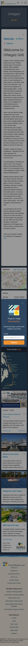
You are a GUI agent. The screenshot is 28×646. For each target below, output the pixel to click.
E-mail (6, 334)
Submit (14, 342)
